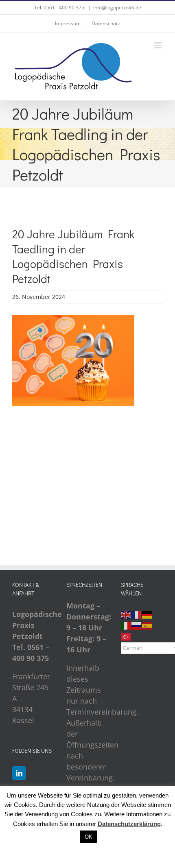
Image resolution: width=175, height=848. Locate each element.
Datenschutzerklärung (129, 823)
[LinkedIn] (19, 773)
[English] (126, 614)
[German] (147, 614)
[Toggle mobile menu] (158, 45)
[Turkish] (126, 636)
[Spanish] (147, 625)
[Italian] (126, 625)
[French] (136, 614)
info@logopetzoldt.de (117, 7)
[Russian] (136, 625)
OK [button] (88, 837)
